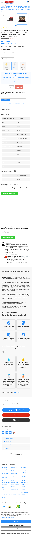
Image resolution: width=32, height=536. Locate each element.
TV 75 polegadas (24, 480)
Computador (23, 470)
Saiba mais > (16, 82)
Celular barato (5, 473)
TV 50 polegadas (6, 479)
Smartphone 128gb (15, 494)
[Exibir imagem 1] (15, 25)
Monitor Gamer (14, 489)
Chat (17, 415)
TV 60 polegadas (15, 480)
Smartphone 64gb (6, 494)
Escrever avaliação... (9, 193)
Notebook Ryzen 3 (6, 482)
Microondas (4, 470)
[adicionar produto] (13, 86)
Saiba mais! (16, 392)
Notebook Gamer (15, 470)
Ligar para (16, 410)
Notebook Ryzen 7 (24, 482)
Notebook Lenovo (15, 484)
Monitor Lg (4, 469)
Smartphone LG (24, 484)
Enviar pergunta (8, 237)
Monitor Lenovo (24, 489)
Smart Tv (23, 469)
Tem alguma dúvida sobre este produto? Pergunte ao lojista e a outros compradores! (14, 227)
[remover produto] (13, 88)
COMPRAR (19, 87)
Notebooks (4, 480)
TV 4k (12, 479)
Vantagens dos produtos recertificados (24, 494)
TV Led (12, 476)
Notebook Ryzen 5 (15, 482)
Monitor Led (14, 469)
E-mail (17, 420)
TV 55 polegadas (15, 491)
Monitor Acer (23, 476)
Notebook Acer (5, 484)
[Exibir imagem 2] (16, 25)
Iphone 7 (23, 486)
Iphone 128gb (24, 479)
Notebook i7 (23, 467)
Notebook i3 (14, 467)
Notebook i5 (4, 467)
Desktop (13, 486)
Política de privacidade (8, 517)
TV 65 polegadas (24, 491)
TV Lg (3, 489)
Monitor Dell (4, 491)
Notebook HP (14, 473)
